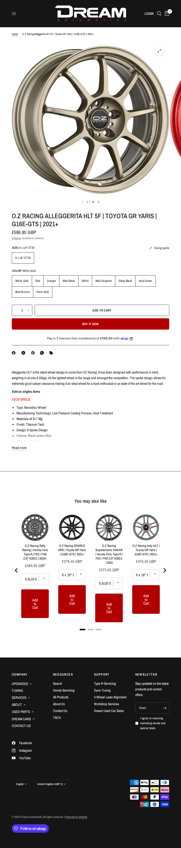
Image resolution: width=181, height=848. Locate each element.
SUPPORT (102, 674)
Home (15, 34)
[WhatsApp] (43, 353)
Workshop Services (106, 703)
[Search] (159, 13)
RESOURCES (63, 674)
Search (57, 683)
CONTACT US (21, 725)
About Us (59, 703)
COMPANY (20, 674)
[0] (166, 13)
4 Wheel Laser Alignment (110, 697)
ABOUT (17, 704)
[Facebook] (14, 353)
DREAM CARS (21, 718)
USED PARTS (21, 711)
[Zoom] (159, 51)
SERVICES (19, 697)
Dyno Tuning (102, 690)
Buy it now (90, 324)
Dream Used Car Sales (109, 710)
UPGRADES (20, 683)
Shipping (16, 238)
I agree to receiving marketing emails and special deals (153, 723)
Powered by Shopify (76, 817)
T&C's (57, 717)
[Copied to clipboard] (52, 353)
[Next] (99, 202)
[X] (24, 353)
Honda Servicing (63, 690)
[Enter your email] (164, 708)
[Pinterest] (34, 353)
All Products (60, 697)
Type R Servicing (105, 683)
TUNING (17, 690)
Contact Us (60, 710)
